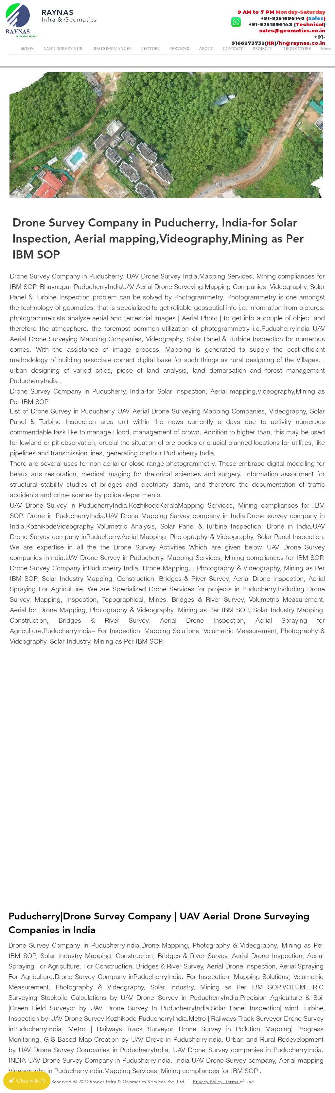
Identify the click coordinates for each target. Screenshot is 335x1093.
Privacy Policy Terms (216, 1082)
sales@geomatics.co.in (292, 30)
